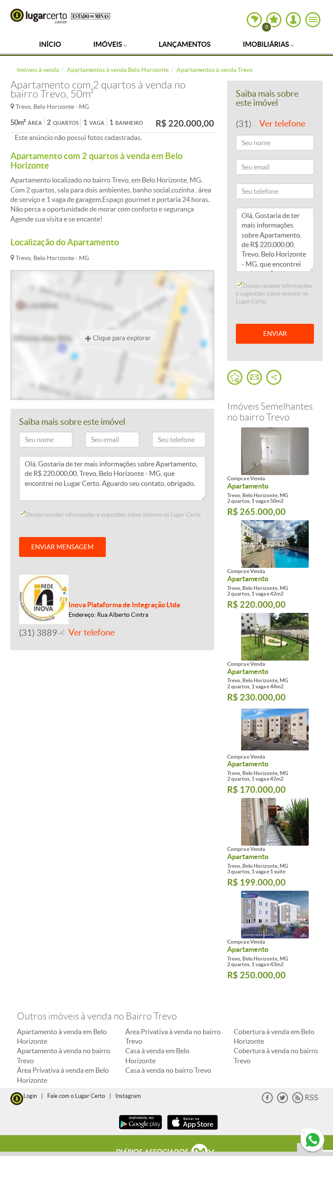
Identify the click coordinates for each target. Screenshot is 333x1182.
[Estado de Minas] (90, 15)
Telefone (167, 441)
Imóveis (108, 44)
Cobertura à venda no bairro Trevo (276, 1055)
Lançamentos (185, 44)
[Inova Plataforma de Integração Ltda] (44, 598)
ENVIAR (275, 333)
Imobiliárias (267, 44)
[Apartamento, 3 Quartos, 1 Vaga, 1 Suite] (275, 822)
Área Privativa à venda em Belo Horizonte (63, 1075)
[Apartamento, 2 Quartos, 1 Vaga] (275, 451)
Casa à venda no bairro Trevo (168, 1070)
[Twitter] (282, 1101)
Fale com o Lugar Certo (76, 1096)
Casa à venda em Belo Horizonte (157, 1055)
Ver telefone (91, 632)
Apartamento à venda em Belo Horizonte (62, 1036)
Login (30, 1096)
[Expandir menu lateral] (312, 19)
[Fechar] (303, 1132)
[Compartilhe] (273, 377)
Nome (31, 441)
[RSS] (305, 1101)
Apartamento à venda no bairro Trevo (63, 1055)
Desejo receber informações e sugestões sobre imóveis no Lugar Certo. (113, 514)
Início (50, 44)
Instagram (128, 1096)
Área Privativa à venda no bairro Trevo (173, 1036)
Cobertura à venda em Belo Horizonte (274, 1036)
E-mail (98, 441)
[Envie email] (254, 377)
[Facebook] (267, 1101)
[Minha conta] (293, 19)
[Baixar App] (140, 1130)
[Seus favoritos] (234, 377)
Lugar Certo (38, 16)
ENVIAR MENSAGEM (62, 546)
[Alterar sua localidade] (254, 19)
